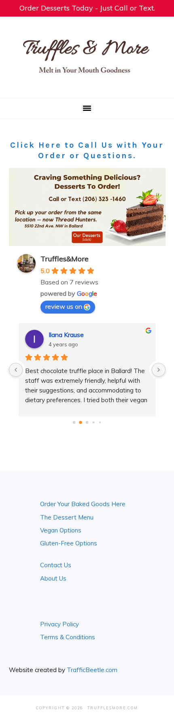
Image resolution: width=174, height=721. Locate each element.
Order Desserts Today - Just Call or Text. (87, 8)
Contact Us (55, 565)
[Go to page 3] (93, 423)
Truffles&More (64, 258)
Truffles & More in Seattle (87, 55)
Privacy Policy (59, 624)
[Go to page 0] (74, 422)
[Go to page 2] (87, 422)
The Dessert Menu (66, 517)
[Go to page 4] (100, 422)
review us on (63, 306)
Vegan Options (60, 530)
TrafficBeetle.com (92, 670)
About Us (53, 578)
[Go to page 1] (80, 422)
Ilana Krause (66, 335)
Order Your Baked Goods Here (82, 504)
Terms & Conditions (67, 637)
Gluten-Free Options (68, 543)
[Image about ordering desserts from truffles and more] (87, 207)
